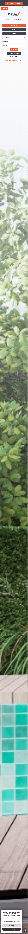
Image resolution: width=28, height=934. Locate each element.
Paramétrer (11, 925)
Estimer (14, 33)
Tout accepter (11, 929)
